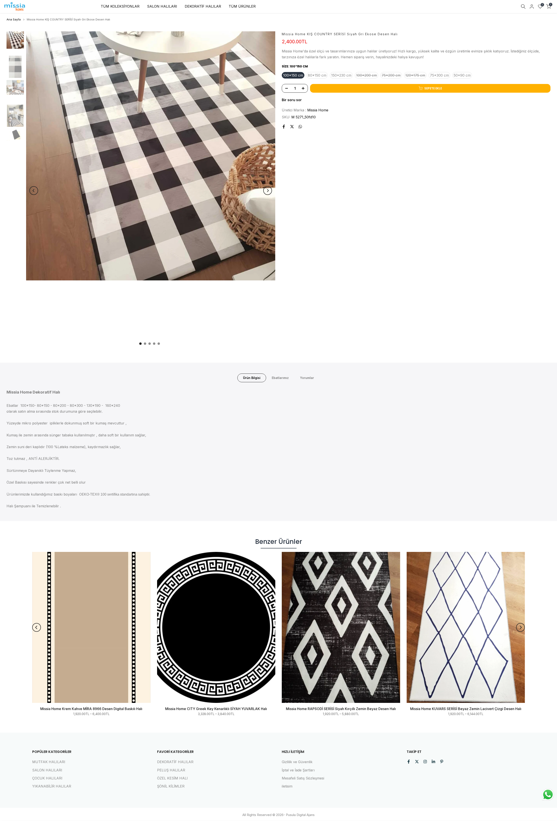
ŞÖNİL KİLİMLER (171, 786)
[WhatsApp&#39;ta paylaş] (300, 127)
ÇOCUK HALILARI (47, 778)
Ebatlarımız (280, 378)
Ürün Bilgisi (251, 378)
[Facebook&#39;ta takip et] (409, 761)
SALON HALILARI (162, 6)
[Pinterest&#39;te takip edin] (442, 761)
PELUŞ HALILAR (171, 770)
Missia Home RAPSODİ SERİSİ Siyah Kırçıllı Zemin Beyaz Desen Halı (341, 709)
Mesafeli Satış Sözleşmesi (303, 778)
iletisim (287, 786)
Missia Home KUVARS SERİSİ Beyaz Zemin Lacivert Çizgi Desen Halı (465, 709)
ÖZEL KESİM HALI (172, 778)
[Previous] (33, 190)
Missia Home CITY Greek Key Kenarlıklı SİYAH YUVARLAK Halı (216, 709)
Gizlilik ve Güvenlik (297, 762)
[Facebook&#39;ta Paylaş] (284, 127)
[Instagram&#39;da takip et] (425, 761)
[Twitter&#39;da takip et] (417, 761)
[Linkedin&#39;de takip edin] (433, 761)
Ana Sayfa (14, 19)
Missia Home (317, 110)
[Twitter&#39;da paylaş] (292, 127)
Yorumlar (307, 378)
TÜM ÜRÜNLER (242, 6)
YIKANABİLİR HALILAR (51, 786)
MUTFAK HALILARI (48, 762)
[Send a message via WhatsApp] (548, 794)
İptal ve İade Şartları (298, 770)
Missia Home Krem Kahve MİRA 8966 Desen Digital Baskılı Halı (91, 709)
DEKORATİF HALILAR (203, 6)
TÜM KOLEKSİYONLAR (120, 6)
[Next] (267, 190)
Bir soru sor (292, 100)
